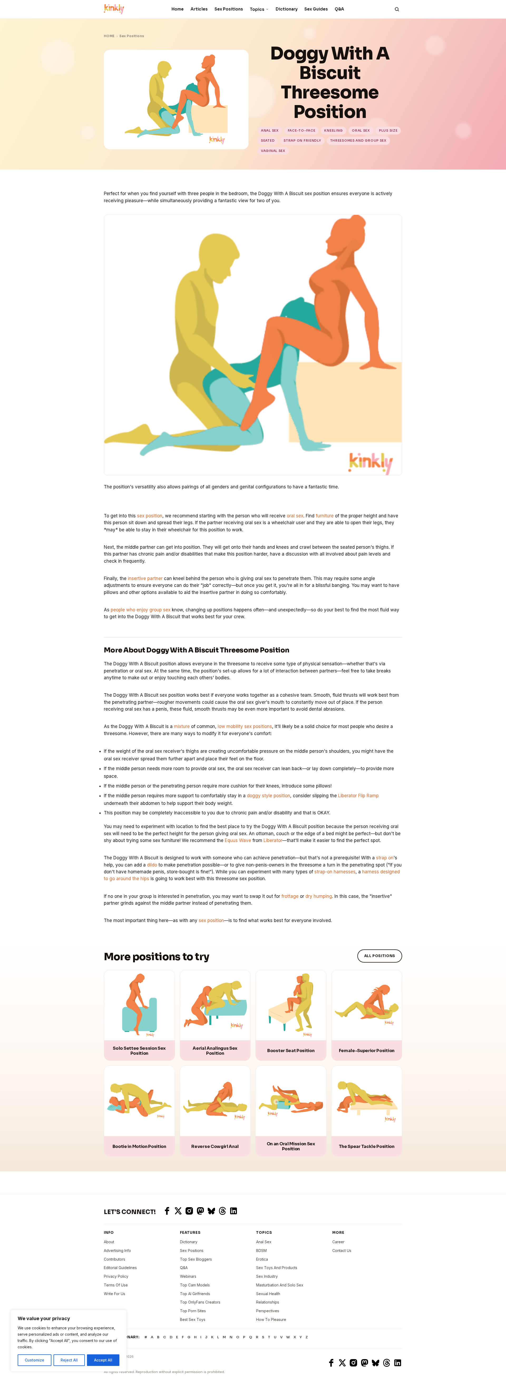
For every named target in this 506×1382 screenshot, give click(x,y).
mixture (182, 726)
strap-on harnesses (335, 871)
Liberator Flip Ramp (358, 795)
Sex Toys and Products (276, 1267)
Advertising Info (117, 1250)
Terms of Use (116, 1285)
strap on (384, 857)
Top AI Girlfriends (195, 1293)
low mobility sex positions (245, 726)
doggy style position (268, 795)
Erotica (262, 1259)
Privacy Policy (116, 1276)
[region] (68, 1340)
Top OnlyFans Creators (200, 1302)
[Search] (397, 9)
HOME (109, 36)
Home (178, 9)
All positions (379, 956)
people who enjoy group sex (141, 609)
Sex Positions (229, 9)
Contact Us (341, 1250)
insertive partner (145, 578)
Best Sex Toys (192, 1319)
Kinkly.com (113, 1362)
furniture (325, 515)
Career (338, 1242)
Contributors (114, 1259)
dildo (152, 865)
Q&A (339, 9)
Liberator (273, 840)
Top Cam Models (195, 1285)
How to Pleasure (271, 1319)
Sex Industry (267, 1276)
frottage (290, 896)
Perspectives (267, 1311)
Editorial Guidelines (120, 1267)
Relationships (267, 1302)
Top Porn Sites (193, 1311)
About (109, 1242)
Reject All (69, 1360)
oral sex (295, 515)
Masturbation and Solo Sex (279, 1285)
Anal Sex (263, 1242)
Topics (257, 9)
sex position (149, 515)
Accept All (103, 1360)
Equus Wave (238, 840)
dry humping (318, 896)
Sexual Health (268, 1293)
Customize (34, 1360)
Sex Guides (316, 9)
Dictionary (287, 9)
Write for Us (114, 1293)
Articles (199, 9)
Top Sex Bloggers (196, 1259)
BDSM (261, 1250)
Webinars (188, 1276)
